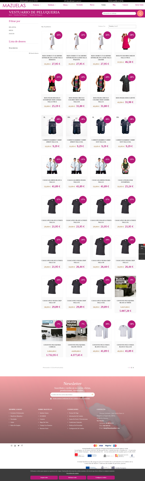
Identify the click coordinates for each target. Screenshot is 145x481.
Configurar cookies (101, 477)
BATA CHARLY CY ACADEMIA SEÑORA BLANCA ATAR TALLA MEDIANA (52, 57)
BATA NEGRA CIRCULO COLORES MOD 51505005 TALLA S (101, 100)
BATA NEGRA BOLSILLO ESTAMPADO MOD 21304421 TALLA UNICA (52, 100)
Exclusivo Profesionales (17, 413)
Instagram (11, 446)
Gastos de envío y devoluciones (78, 419)
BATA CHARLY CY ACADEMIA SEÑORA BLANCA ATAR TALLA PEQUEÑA (76, 57)
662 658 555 (106, 425)
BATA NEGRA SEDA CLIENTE (125, 98)
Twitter (18, 446)
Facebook (21, 446)
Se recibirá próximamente (125, 40)
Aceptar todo (44, 477)
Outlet (12, 422)
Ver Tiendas (100, 421)
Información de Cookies (76, 416)
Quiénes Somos (43, 413)
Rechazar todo (72, 477)
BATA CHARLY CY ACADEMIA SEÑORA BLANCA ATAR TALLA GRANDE (101, 57)
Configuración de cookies (76, 428)
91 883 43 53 (109, 423)
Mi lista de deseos (33, 53)
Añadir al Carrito (54, 38)
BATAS (11, 30)
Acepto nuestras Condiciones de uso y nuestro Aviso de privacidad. (71, 398)
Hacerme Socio (43, 428)
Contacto (42, 419)
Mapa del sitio (43, 422)
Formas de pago (73, 413)
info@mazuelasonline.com (111, 428)
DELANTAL (12, 27)
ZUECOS (11, 33)
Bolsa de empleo (15, 425)
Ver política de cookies (72, 473)
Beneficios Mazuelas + (16, 416)
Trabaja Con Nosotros (45, 425)
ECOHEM (42, 416)
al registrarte (72, 1)
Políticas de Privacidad (75, 425)
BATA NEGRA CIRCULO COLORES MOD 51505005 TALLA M (76, 100)
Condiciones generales (75, 422)
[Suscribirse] (92, 394)
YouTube (15, 446)
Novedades (13, 419)
